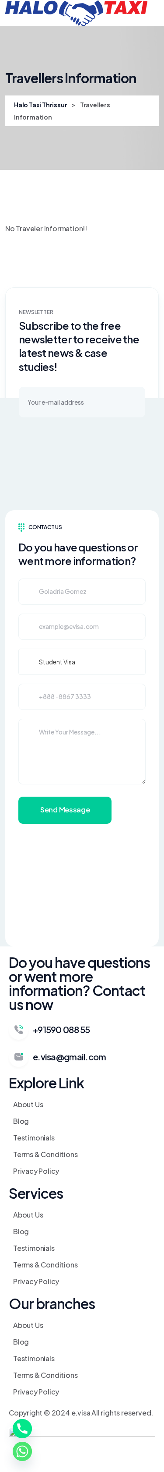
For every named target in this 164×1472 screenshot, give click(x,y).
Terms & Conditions (45, 1154)
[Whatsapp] (22, 1451)
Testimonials (34, 1137)
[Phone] (22, 1428)
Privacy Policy (36, 1170)
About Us (28, 1104)
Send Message (65, 809)
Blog (21, 1121)
